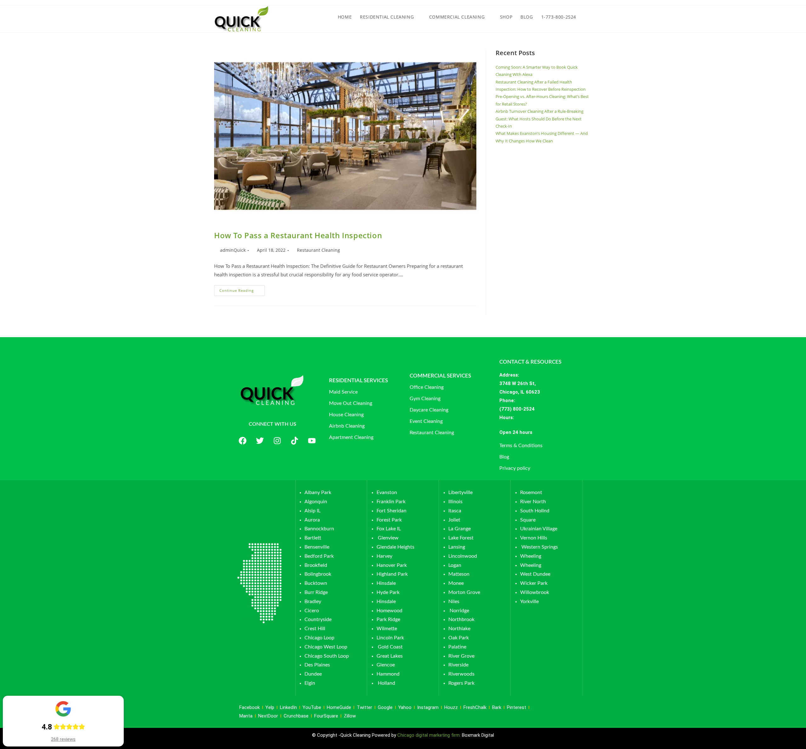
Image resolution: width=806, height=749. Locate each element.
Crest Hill (314, 628)
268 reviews (63, 739)
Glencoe (386, 664)
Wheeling (530, 556)
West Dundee (535, 574)
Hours (506, 417)
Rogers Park (461, 683)
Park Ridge (388, 619)
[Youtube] (312, 441)
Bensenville (316, 547)
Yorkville (529, 601)
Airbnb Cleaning (347, 426)
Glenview (388, 537)
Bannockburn (319, 528)
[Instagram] (277, 441)
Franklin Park (391, 501)
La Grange (459, 528)
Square (528, 519)
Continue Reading (242, 289)
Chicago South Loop (326, 656)
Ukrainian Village (538, 528)
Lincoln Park (390, 637)
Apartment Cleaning (351, 437)
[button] (540, 432)
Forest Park (389, 519)
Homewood (389, 610)
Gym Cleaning (425, 398)
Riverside (458, 664)
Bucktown (315, 583)
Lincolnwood (462, 556)
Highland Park (392, 574)
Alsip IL (312, 510)
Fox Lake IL (389, 528)
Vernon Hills (533, 537)
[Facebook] (242, 441)
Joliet (454, 519)
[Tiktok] (294, 441)
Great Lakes (390, 656)
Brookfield (315, 565)
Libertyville (460, 492)
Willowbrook (534, 592)
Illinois (455, 501)
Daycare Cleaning (429, 409)
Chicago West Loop (325, 646)
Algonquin (315, 501)
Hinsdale (386, 583)
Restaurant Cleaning (318, 250)
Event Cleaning (426, 421)
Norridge (459, 610)
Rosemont (531, 492)
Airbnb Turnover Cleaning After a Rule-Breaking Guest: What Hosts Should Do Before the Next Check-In (539, 118)
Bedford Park (319, 556)
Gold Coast (390, 646)
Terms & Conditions (520, 445)
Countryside (318, 619)
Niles (453, 601)
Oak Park (458, 637)
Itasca (454, 510)
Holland (386, 683)
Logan (455, 565)
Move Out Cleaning (350, 403)
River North (533, 501)
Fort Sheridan (391, 510)
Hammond (388, 674)
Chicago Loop (319, 637)
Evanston (387, 492)
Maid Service (343, 392)
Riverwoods (461, 674)
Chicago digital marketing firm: (429, 735)
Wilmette (387, 628)
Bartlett (312, 537)
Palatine (457, 646)
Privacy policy (514, 468)
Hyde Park (388, 592)
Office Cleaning (427, 387)
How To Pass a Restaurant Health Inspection (298, 235)
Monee (456, 583)
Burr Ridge (316, 592)
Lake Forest (461, 537)
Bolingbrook (317, 574)
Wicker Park (534, 583)
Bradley (312, 601)
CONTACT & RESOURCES (530, 362)
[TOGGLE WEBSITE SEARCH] (586, 17)
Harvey (384, 556)
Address (508, 375)
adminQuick (233, 250)
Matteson (458, 574)
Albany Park (317, 492)
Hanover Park (392, 565)
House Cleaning (346, 414)
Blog (504, 456)
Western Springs (539, 547)
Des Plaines (317, 664)
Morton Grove (464, 592)
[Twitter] (260, 441)
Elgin (309, 683)
